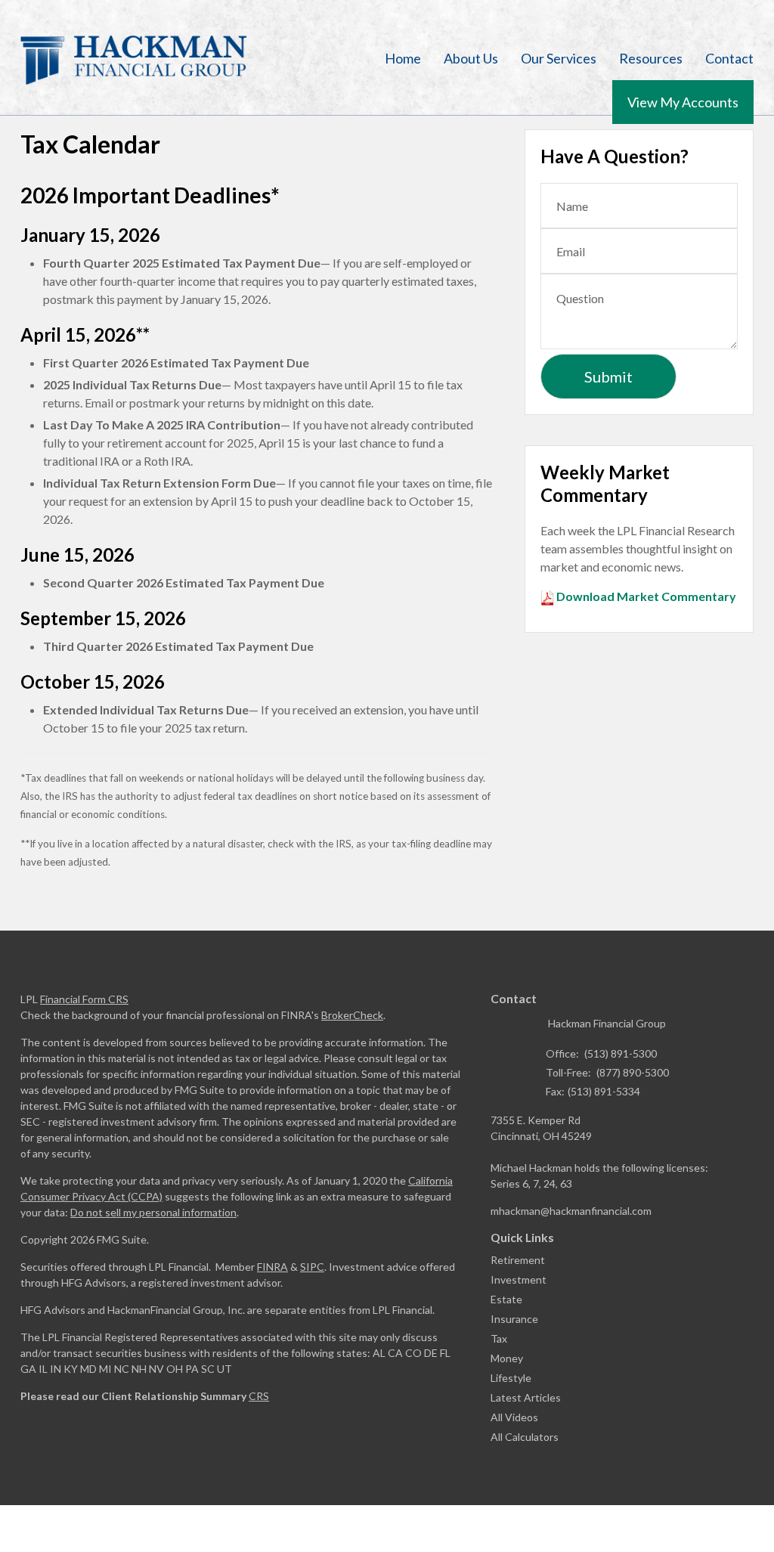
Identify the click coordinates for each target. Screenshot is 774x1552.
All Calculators (525, 1436)
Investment (518, 1279)
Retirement (518, 1259)
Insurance (514, 1318)
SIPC (312, 1266)
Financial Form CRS (84, 999)
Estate (506, 1299)
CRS (259, 1395)
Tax (499, 1338)
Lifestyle (511, 1377)
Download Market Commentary (645, 596)
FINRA (272, 1266)
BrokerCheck (352, 1014)
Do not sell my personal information (153, 1212)
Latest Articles (526, 1397)
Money (507, 1358)
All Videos (514, 1417)
